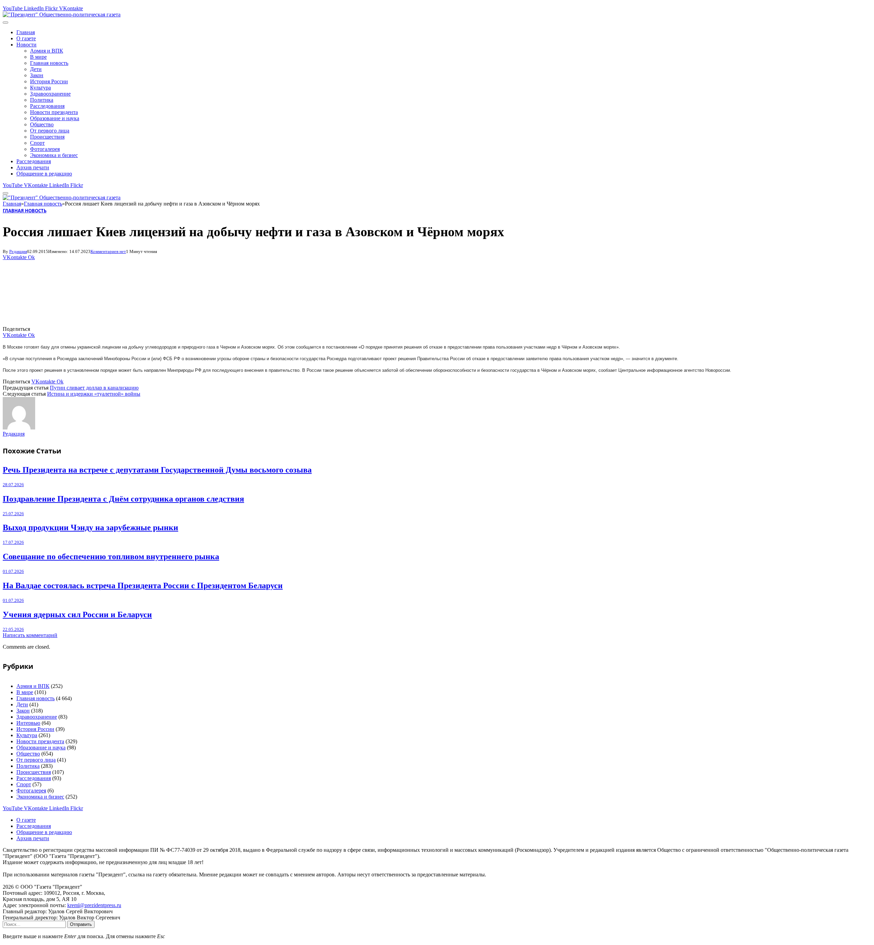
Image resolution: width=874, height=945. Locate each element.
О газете (26, 38)
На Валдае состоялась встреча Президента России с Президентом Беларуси (143, 585)
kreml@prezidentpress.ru (94, 905)
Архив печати (32, 167)
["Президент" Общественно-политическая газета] (62, 14)
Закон (36, 75)
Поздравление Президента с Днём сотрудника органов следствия (123, 498)
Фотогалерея (45, 149)
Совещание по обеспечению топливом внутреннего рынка (111, 556)
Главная (25, 32)
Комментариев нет (108, 251)
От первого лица (49, 130)
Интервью (28, 723)
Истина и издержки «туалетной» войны (93, 394)
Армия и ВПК (46, 51)
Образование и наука (54, 118)
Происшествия (47, 137)
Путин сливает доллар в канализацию (94, 388)
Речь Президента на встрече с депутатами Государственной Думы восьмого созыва (157, 469)
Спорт (37, 143)
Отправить (81, 924)
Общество (42, 124)
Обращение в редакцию (44, 174)
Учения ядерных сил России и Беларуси (77, 614)
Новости (26, 44)
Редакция (18, 251)
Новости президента (54, 112)
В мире (38, 57)
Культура (40, 87)
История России (49, 81)
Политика (41, 100)
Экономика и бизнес (54, 155)
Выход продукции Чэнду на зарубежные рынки (90, 527)
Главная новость (49, 63)
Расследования (47, 106)
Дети (36, 69)
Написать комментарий (30, 635)
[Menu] (5, 23)
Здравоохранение (50, 94)
